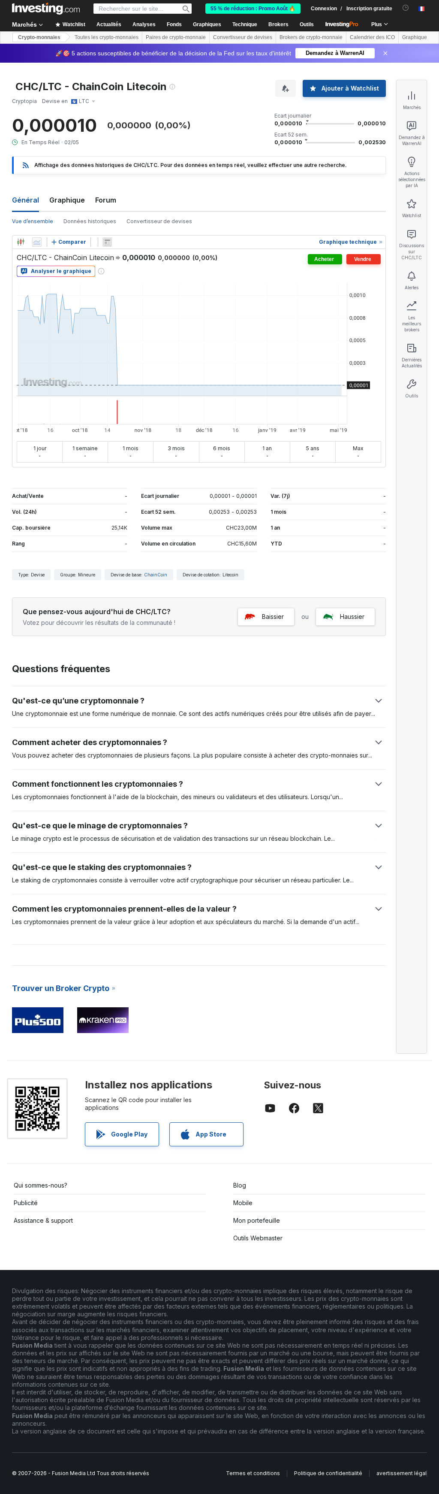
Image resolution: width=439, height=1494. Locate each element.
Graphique (67, 200)
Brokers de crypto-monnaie (311, 37)
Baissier (273, 616)
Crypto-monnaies (39, 37)
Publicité (26, 1202)
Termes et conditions (253, 1473)
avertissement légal (401, 1473)
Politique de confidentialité (328, 1473)
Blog (239, 1185)
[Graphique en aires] (37, 242)
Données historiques (89, 221)
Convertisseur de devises (242, 37)
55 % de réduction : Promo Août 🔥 (252, 9)
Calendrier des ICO (372, 37)
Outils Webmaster (258, 1238)
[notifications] (406, 8)
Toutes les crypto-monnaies (106, 37)
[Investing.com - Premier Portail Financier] (46, 9)
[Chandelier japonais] (20, 242)
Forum (105, 200)
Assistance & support (43, 1220)
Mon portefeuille (256, 1220)
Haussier (352, 616)
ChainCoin (155, 574)
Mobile (243, 1202)
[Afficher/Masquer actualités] (107, 242)
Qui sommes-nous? (40, 1185)
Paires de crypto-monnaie (176, 37)
